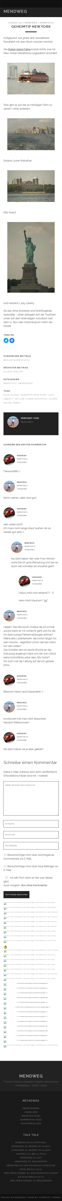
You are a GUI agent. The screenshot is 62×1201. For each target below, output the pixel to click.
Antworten (22, 462)
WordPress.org (31, 1123)
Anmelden (30, 1112)
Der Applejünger (15, 1173)
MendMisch (25, 383)
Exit (39, 1158)
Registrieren (31, 1108)
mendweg (31, 23)
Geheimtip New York (33, 395)
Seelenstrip (39, 1161)
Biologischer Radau (16, 360)
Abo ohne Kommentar (34, 885)
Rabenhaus (22, 1142)
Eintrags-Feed (31, 1116)
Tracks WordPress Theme (17, 1197)
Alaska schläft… (14, 371)
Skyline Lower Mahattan (31, 399)
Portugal (40, 1142)
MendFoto (47, 23)
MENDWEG (15, 11)
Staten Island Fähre (19, 49)
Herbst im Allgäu (39, 1146)
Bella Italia (39, 1154)
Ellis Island (11, 395)
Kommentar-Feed (31, 1119)
